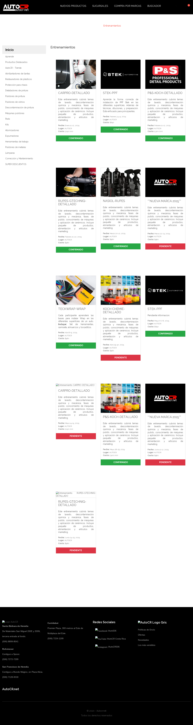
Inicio (9, 50)
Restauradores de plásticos (18, 79)
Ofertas (141, 635)
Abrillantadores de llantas (17, 73)
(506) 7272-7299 (10, 659)
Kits (7, 124)
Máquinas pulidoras (14, 113)
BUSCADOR (154, 6)
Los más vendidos (146, 645)
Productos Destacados (16, 62)
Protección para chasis (16, 85)
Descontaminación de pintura (19, 107)
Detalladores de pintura (16, 90)
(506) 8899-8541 (10, 641)
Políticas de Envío (146, 629)
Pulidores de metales (15, 147)
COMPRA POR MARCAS (127, 6)
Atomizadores (12, 130)
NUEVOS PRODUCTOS (73, 6)
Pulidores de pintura (15, 96)
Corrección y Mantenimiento (19, 158)
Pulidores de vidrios (15, 102)
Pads (7, 119)
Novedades (143, 640)
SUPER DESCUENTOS (15, 164)
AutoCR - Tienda (13, 68)
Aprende (9, 56)
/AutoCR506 (113, 647)
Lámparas (10, 153)
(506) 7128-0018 (10, 677)
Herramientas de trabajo (16, 141)
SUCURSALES (100, 6)
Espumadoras (12, 136)
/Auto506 (111, 631)
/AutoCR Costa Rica (116, 639)
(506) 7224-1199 (55, 638)
